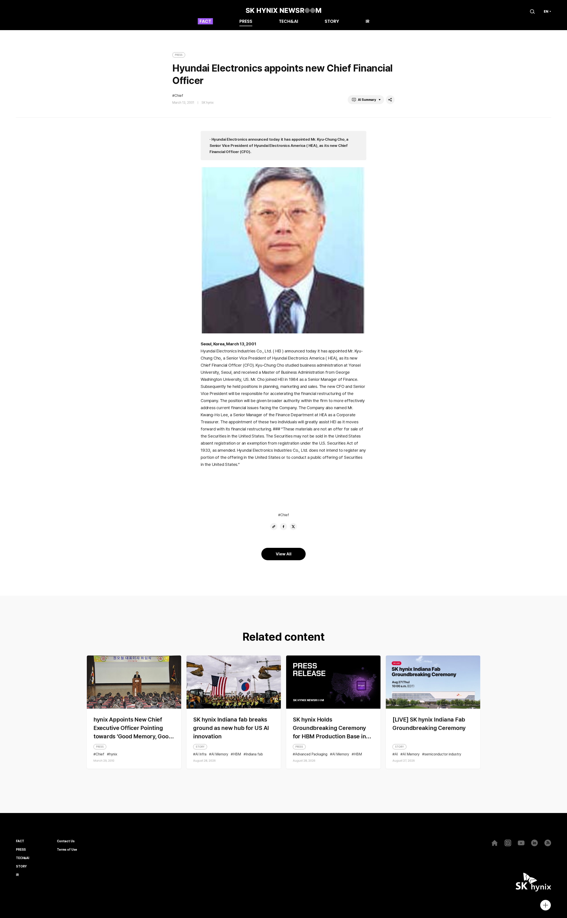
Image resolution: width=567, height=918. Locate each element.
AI (396, 754)
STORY (332, 21)
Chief (179, 95)
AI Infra (200, 754)
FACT (205, 21)
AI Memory (219, 754)
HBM (237, 754)
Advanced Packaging (311, 754)
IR (367, 21)
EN (546, 11)
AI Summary (367, 99)
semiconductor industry (442, 754)
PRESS (245, 21)
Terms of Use (67, 849)
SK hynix (208, 102)
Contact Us (66, 841)
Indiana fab (254, 754)
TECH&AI (288, 21)
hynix (113, 754)
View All (283, 554)
